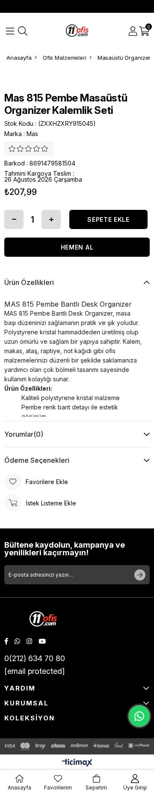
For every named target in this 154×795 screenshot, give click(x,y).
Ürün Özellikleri (29, 282)
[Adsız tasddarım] (43, 620)
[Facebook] (6, 641)
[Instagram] (29, 641)
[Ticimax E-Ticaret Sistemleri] (77, 763)
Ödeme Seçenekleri (36, 460)
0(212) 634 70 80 (34, 658)
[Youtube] (42, 641)
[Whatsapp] (17, 641)
